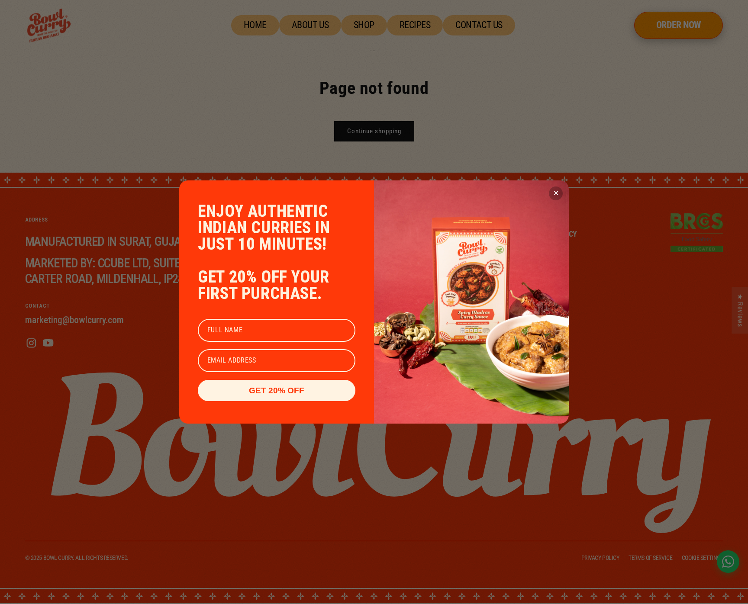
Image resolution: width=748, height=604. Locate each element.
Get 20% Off (276, 390)
